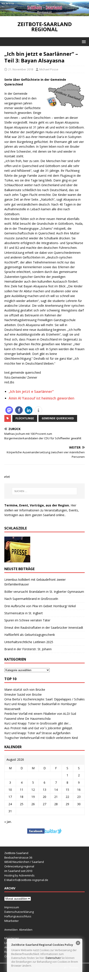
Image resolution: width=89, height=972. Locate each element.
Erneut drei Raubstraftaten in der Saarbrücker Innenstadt (43, 627)
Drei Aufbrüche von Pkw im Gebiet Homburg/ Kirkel (40, 606)
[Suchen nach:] (44, 491)
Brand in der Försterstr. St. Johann (28, 649)
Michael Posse (48, 69)
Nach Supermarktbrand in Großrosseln (31, 599)
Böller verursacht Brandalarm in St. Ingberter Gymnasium (44, 592)
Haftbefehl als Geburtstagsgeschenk (29, 635)
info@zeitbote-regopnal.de (30, 880)
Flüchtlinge (25, 418)
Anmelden (11, 930)
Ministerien (11, 938)
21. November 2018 (20, 69)
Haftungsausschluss (17, 916)
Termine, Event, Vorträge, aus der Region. (37, 505)
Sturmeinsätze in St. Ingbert (23, 613)
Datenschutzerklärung (19, 912)
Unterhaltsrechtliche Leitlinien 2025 (28, 642)
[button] (83, 41)
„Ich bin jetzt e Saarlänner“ (31, 391)
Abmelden (25, 930)
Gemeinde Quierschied (58, 418)
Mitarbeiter (11, 921)
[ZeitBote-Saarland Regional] (44, 14)
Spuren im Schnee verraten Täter (27, 620)
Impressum (11, 907)
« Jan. (8, 822)
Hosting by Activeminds (19, 875)
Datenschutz (53, 958)
